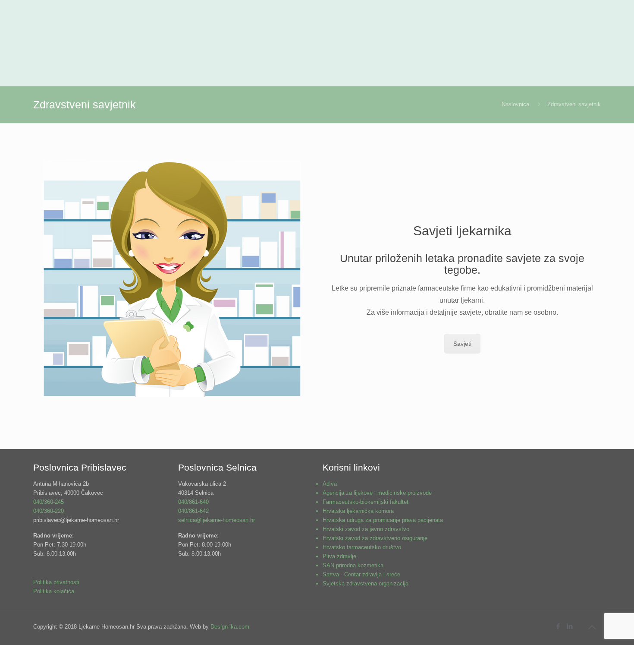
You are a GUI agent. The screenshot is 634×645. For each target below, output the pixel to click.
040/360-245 (48, 502)
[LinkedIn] (569, 626)
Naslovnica (515, 104)
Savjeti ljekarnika (462, 231)
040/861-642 (193, 511)
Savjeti (462, 343)
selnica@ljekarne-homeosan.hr (216, 520)
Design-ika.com (229, 626)
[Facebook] (557, 626)
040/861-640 (193, 502)
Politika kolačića (53, 591)
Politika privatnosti (56, 582)
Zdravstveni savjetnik (574, 104)
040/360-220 (48, 511)
